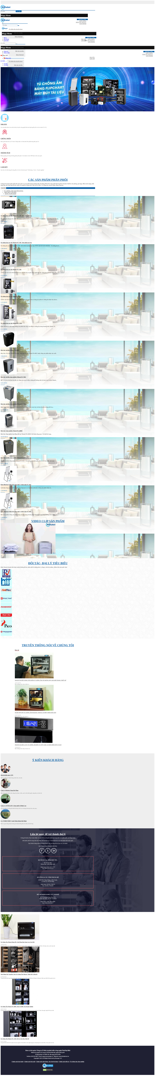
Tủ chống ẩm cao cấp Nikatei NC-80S (11, 296)
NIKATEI (4, 124)
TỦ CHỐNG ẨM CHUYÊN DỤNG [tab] (13, 191)
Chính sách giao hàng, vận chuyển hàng (47, 1061)
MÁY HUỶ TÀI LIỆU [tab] (10, 192)
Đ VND (6, 65)
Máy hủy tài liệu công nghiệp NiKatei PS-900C (13, 457)
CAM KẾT (4, 167)
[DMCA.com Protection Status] (48, 1070)
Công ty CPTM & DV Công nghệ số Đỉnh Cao (13, 805)
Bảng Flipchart (18, 36)
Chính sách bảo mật (29, 1061)
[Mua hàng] (1, 223)
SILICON (3, 188)
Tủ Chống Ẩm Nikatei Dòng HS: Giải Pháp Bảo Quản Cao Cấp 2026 (17, 942)
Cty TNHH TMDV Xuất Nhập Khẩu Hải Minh (14, 821)
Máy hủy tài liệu (18, 33)
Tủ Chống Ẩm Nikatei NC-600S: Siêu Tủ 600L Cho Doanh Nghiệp (17, 1006)
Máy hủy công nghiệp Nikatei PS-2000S (11, 431)
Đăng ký (6, 51)
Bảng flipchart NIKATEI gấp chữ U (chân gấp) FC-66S (16, 484)
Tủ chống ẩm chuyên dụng (15, 29)
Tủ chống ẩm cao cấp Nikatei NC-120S (11, 323)
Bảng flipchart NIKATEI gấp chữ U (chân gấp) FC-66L (16, 511)
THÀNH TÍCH (5, 153)
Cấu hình (6, 40)
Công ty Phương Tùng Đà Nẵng (9, 790)
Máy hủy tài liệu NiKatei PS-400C (10, 350)
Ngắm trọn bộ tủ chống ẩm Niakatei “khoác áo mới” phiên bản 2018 (35, 712)
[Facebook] (41, 851)
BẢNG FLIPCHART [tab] (10, 193)
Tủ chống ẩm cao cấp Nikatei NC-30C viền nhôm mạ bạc (16, 242)
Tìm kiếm (18, 11)
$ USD (6, 63)
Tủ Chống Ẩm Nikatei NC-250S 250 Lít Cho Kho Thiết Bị (15, 1038)
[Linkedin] (53, 851)
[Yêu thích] (2, 223)
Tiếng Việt (8, 58)
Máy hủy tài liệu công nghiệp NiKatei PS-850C (13, 404)
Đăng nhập (7, 52)
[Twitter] (47, 851)
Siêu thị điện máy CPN (7, 775)
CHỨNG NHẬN (6, 138)
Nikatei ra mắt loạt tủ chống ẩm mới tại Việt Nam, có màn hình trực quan (38, 744)
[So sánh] (4, 223)
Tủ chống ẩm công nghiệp (77, 1061)
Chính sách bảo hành (17, 1061)
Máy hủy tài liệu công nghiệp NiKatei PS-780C (13, 377)
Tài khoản (6, 39)
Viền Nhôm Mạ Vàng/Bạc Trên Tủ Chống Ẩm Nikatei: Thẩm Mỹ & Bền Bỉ (19, 974)
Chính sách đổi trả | (64, 1061)
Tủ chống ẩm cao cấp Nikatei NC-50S (11, 269)
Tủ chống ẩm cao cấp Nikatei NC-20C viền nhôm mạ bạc (16, 215)
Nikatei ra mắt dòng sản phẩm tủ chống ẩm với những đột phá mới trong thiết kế (40, 680)
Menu (5, 37)
